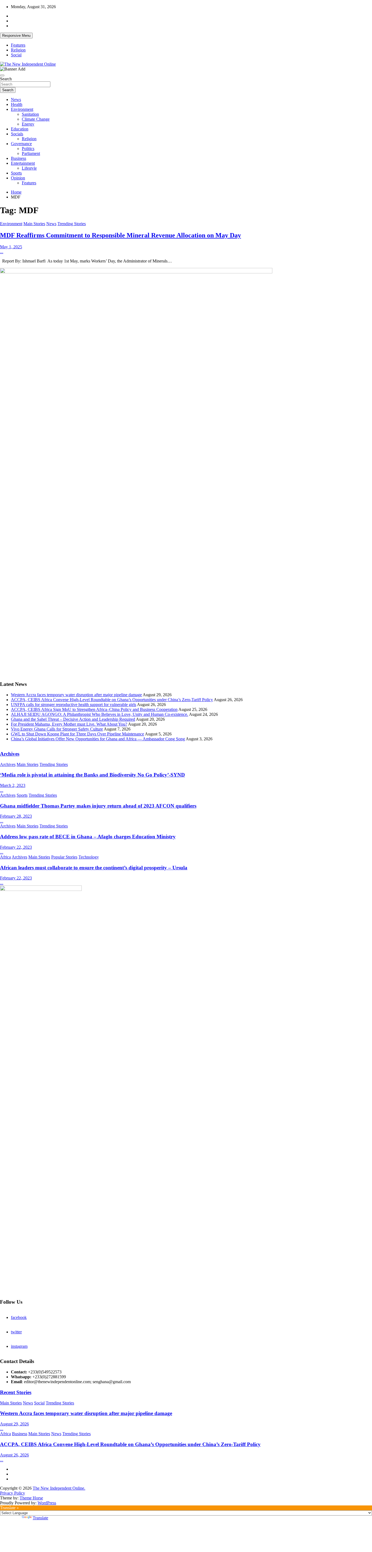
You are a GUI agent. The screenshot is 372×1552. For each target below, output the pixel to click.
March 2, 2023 (12, 785)
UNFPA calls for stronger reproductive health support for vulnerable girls (73, 704)
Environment (22, 109)
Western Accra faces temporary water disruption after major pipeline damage (76, 694)
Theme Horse (31, 1498)
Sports (16, 173)
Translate (40, 1518)
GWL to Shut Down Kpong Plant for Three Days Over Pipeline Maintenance (77, 734)
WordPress (47, 1503)
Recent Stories (15, 1392)
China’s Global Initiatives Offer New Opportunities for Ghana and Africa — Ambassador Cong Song (98, 739)
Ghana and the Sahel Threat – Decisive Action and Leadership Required (73, 719)
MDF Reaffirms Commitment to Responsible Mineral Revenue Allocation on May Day (120, 235)
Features (18, 45)
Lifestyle (29, 168)
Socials (17, 134)
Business (18, 158)
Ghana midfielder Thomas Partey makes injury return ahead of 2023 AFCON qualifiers (98, 806)
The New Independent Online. (59, 1488)
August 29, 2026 (14, 1424)
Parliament (31, 153)
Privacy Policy (12, 1493)
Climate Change (36, 119)
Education (19, 129)
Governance (21, 143)
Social (16, 55)
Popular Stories (64, 857)
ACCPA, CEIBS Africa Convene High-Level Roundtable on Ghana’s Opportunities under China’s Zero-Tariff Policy (112, 699)
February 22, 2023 (16, 847)
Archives (9, 754)
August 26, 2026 (14, 1455)
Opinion (18, 178)
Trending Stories (71, 223)
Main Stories (34, 223)
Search (6, 79)
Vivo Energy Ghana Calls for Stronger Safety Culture (57, 729)
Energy (28, 124)
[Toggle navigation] (2, 75)
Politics (28, 148)
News (16, 99)
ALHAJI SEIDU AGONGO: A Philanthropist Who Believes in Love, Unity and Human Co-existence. (99, 714)
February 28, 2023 (16, 816)
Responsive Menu (16, 35)
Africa (5, 857)
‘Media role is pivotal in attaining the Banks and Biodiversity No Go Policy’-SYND (92, 775)
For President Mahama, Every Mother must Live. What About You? (69, 724)
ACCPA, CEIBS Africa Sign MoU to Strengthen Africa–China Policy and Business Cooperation (94, 709)
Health (16, 104)
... (1, 251)
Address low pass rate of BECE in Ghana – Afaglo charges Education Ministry (88, 836)
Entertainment (23, 163)
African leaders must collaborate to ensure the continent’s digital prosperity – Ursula (93, 867)
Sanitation (30, 114)
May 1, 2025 (11, 247)
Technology (88, 857)
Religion (18, 50)
